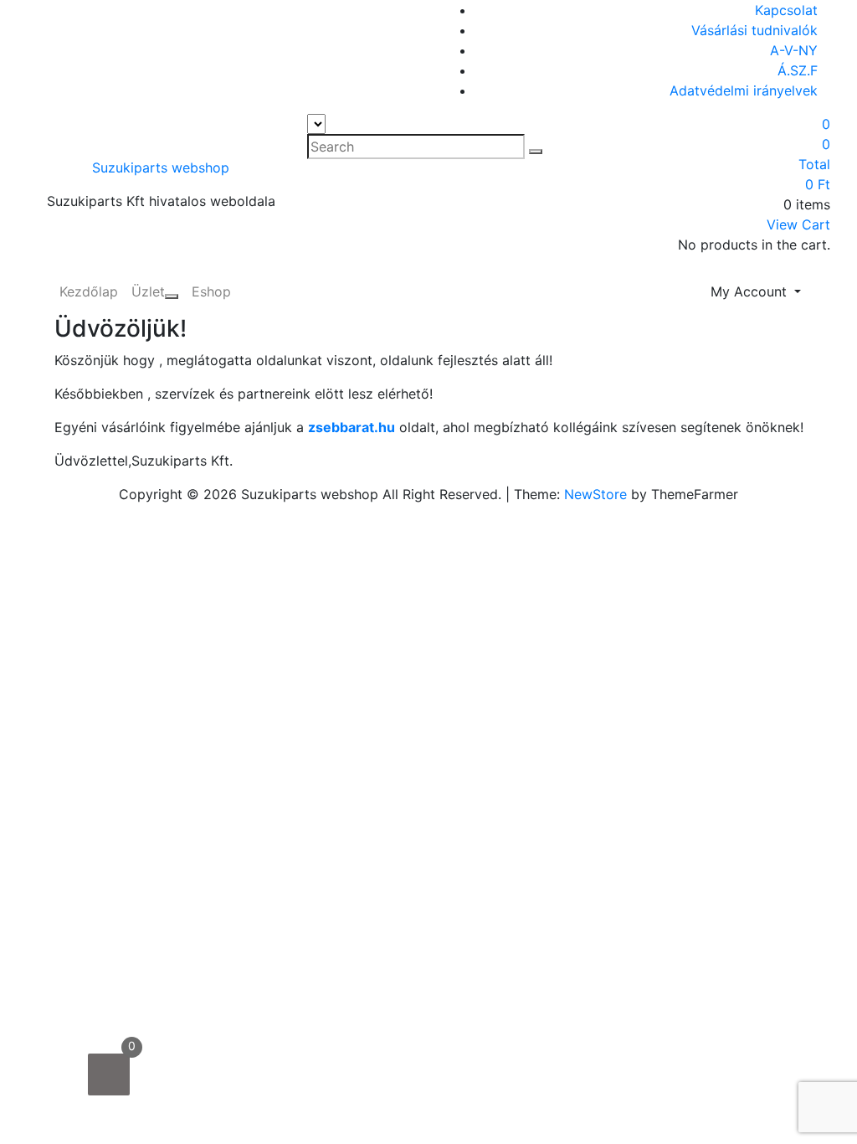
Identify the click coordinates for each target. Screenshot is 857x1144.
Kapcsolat (786, 10)
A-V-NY (794, 50)
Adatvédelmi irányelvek (744, 90)
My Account (751, 291)
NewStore (595, 494)
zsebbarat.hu (351, 427)
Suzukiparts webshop (160, 167)
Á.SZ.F (797, 70)
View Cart (798, 224)
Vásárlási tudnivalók (754, 30)
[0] (109, 1074)
